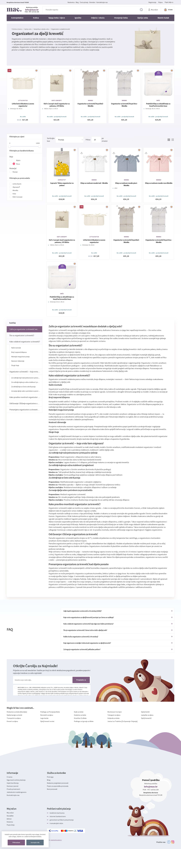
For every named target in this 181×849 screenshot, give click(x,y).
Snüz (158, 100)
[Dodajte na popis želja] (36, 71)
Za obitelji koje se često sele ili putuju (23, 387)
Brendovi (92, 2)
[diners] (75, 831)
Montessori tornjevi (114, 712)
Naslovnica (71, 2)
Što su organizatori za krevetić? (21, 335)
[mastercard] (62, 831)
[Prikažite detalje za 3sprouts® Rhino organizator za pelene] (61, 162)
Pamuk (15, 172)
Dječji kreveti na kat (47, 721)
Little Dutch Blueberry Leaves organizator (23, 105)
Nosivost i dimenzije (17, 361)
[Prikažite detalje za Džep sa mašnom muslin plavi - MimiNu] (126, 162)
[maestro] (69, 831)
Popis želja (10, 825)
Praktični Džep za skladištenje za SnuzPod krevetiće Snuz (158, 105)
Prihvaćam (16, 842)
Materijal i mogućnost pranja (20, 357)
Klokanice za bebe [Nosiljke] (17, 712)
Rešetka (168, 139)
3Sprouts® (16, 187)
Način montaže (16, 348)
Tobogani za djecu (113, 715)
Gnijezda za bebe (113, 718)
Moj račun (10, 813)
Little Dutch (23, 100)
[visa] (80, 831)
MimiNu (90, 100)
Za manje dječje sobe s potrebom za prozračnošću (26, 391)
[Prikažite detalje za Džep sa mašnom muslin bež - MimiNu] (94, 162)
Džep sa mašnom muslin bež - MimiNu (94, 183)
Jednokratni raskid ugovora (16, 792)
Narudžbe (10, 816)
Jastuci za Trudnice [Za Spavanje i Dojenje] (122, 721)
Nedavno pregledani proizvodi (57, 783)
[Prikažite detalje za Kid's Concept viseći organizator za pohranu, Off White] (56, 83)
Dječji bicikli (145, 712)
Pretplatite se (81, 680)
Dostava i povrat (12, 786)
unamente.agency (56, 840)
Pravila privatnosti (13, 789)
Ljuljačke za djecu (147, 715)
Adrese (9, 819)
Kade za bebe (78, 712)
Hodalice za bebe (80, 715)
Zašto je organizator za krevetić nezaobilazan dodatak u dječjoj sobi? (25, 329)
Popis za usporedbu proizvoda (57, 786)
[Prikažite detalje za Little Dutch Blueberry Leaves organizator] (22, 83)
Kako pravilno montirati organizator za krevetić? (25, 397)
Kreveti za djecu (12, 721)
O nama (9, 777)
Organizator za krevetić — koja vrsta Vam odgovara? (25, 371)
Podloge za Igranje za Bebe (83, 721)
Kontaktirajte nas (102, 2)
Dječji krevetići (146, 718)
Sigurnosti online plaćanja (16, 780)
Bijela (18, 160)
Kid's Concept (57, 100)
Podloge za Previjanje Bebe (50, 712)
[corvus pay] (54, 831)
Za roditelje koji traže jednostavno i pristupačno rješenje (26, 378)
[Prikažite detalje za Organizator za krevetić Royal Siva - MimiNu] (124, 83)
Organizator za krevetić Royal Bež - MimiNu (90, 105)
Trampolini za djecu (14, 718)
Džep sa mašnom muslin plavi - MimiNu (126, 184)
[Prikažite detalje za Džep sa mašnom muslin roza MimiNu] (158, 162)
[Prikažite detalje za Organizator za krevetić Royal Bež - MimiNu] (90, 83)
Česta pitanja (84, 2)
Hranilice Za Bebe (80, 718)
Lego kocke (44, 718)
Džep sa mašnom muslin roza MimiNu (158, 183)
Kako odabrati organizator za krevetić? (24, 341)
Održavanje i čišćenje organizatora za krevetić (25, 403)
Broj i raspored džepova (19, 352)
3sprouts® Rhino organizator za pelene (62, 184)
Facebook (168, 842)
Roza (18, 164)
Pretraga (141, 9)
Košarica (10, 822)
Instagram (172, 842)
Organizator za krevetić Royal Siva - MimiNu (124, 105)
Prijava (160, 2)
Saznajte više (35, 842)
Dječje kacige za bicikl (14, 715)
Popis (172, 139)
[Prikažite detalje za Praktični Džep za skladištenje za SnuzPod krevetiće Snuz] (158, 83)
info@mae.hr (32, 9)
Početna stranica (17, 29)
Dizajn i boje (15, 365)
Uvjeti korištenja (13, 783)
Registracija (152, 2)
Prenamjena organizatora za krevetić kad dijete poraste (25, 409)
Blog (77, 2)
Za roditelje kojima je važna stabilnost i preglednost (26, 382)
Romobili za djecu (46, 715)
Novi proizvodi (52, 789)
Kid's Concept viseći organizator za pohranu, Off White (57, 105)
